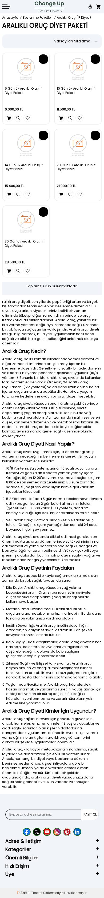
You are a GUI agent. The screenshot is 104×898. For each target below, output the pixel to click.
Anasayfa (10, 17)
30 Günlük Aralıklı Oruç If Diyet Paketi (24, 243)
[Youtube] (47, 832)
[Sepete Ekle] (9, 118)
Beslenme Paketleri (38, 17)
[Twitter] (37, 832)
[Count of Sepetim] (99, 7)
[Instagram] (57, 832)
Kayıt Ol (90, 814)
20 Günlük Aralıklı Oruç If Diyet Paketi (76, 167)
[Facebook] (27, 832)
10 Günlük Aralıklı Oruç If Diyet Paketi (76, 90)
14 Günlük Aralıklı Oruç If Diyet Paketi (24, 167)
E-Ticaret (35, 893)
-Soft (22, 893)
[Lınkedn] (77, 832)
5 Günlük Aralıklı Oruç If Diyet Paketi (23, 90)
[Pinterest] (67, 832)
